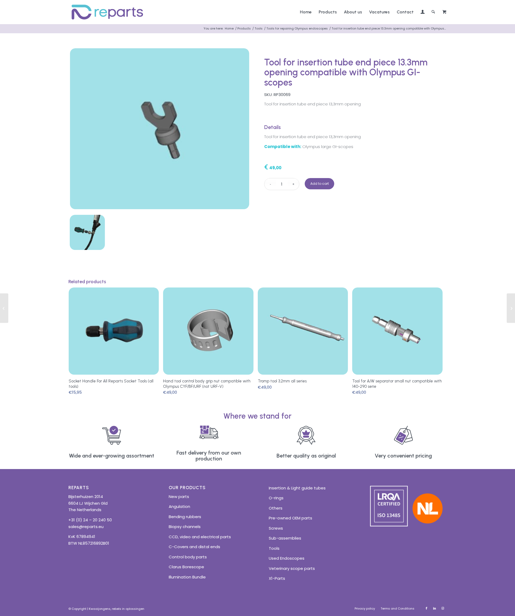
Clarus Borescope (186, 567)
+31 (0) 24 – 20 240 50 (90, 520)
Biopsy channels (185, 526)
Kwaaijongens (100, 609)
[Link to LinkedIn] (435, 608)
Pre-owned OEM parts (290, 518)
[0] (444, 12)
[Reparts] (107, 12)
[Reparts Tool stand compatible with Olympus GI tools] (511, 308)
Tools (274, 548)
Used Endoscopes (286, 558)
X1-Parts (277, 578)
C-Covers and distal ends (194, 546)
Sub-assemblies (285, 538)
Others (275, 508)
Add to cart (319, 183)
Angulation (179, 506)
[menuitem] (305, 12)
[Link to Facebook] (426, 608)
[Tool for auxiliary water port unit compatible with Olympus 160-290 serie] (4, 308)
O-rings (276, 498)
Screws (276, 528)
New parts (179, 496)
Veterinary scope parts (292, 568)
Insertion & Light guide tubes (297, 488)
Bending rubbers (185, 516)
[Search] (433, 12)
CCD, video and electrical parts (200, 537)
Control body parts (188, 557)
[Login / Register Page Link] (422, 13)
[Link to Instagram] (443, 608)
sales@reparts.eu (86, 526)
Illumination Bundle (187, 577)
